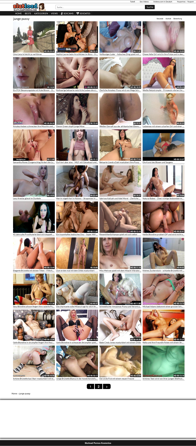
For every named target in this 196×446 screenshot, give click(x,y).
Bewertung (177, 18)
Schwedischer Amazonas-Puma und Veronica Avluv (122, 306)
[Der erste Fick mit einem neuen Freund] (120, 361)
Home (14, 393)
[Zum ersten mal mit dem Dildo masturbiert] (77, 253)
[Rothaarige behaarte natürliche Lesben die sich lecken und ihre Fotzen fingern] (77, 73)
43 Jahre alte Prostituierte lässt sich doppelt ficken (35, 234)
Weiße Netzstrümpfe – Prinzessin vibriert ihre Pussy (166, 90)
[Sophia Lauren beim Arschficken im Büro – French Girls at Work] (77, 37)
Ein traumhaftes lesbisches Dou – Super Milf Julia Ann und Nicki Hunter (88, 234)
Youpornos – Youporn (185, 1)
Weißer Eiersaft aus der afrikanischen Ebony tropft (122, 126)
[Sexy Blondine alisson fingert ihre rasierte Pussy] (34, 289)
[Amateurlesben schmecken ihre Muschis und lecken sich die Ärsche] (34, 109)
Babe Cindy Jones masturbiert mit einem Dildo (120, 342)
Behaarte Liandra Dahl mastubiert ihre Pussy (119, 162)
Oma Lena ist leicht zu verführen (27, 54)
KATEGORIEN (41, 13)
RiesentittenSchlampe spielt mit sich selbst (118, 234)
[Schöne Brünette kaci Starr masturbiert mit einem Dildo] (34, 361)
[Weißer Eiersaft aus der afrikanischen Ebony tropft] (120, 109)
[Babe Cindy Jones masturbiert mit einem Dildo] (120, 325)
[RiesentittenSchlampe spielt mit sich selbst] (120, 217)
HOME (18, 13)
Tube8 (132, 1)
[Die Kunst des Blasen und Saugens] (163, 145)
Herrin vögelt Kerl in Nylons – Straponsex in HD (77, 198)
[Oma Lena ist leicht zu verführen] (34, 37)
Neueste (160, 18)
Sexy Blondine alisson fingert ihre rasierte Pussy (34, 306)
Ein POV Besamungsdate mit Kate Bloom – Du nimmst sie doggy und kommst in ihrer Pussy (53, 90)
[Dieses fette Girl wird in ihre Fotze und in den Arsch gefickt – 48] (163, 37)
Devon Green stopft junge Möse (70, 126)
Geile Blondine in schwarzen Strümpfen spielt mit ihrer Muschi (84, 342)
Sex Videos (144, 1)
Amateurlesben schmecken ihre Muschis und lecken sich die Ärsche (43, 126)
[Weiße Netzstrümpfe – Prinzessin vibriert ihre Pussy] (163, 73)
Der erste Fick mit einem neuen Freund (116, 378)
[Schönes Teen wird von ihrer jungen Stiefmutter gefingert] (163, 361)
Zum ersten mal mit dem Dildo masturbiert (75, 270)
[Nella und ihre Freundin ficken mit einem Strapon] (163, 325)
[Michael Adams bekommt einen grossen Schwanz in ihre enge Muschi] (163, 289)
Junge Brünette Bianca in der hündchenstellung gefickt (80, 378)
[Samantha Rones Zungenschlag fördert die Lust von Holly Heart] (34, 145)
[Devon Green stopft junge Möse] (77, 109)
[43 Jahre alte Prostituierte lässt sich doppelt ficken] (34, 217)
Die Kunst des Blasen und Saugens (158, 162)
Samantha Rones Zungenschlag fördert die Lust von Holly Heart (41, 162)
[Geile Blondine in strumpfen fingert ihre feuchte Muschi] (34, 325)
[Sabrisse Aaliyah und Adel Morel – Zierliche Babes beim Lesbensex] (120, 181)
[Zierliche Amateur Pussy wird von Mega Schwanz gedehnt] (120, 73)
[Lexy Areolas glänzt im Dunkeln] (34, 181)
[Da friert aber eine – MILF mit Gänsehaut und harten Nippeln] (77, 145)
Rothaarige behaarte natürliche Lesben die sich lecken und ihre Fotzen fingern (90, 90)
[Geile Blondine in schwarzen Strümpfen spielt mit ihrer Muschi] (77, 325)
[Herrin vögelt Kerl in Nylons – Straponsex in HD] (77, 181)
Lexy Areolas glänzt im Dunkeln (27, 198)
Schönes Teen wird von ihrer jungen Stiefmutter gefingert (168, 378)
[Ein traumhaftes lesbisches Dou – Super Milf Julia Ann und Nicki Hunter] (77, 217)
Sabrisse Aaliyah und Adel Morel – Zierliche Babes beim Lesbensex (128, 198)
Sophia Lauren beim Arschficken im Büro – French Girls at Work (84, 54)
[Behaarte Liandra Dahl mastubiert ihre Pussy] (120, 145)
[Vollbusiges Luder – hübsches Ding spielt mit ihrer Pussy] (120, 37)
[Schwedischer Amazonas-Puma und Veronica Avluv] (120, 289)
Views (54, 13)
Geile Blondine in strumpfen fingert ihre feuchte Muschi (38, 342)
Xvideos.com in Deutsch (162, 1)
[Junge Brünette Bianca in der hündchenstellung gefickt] (77, 361)
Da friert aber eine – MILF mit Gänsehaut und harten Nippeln (83, 162)
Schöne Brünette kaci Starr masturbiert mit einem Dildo (38, 378)
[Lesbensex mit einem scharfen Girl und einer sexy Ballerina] (163, 109)
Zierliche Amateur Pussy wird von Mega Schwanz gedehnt (125, 90)
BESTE (28, 13)
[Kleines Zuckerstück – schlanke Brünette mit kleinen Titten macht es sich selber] (163, 253)
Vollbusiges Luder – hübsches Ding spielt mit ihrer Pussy (124, 54)
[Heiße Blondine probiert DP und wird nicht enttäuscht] (163, 217)
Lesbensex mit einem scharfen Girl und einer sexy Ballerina (169, 126)
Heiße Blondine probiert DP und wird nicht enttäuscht (167, 234)
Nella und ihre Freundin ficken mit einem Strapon (164, 342)
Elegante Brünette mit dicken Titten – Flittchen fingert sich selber (42, 270)
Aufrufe (168, 18)
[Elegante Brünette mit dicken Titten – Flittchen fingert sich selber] (34, 253)
